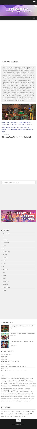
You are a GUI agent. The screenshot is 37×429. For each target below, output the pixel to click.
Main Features (28, 386)
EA (24, 380)
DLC (22, 381)
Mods (3, 127)
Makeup (28, 125)
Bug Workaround (23, 378)
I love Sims (4, 356)
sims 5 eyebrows (11, 396)
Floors (4, 125)
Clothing (19, 122)
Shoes (4, 129)
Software (21, 129)
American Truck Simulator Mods (11, 411)
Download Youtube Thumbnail (15, 416)
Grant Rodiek (14, 383)
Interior (22, 125)
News (8, 127)
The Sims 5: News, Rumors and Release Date (22, 334)
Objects (13, 127)
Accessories (6, 122)
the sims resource (11, 401)
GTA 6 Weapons (28, 411)
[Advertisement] (18, 40)
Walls (4, 132)
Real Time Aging (11, 394)
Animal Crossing (15, 378)
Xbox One (29, 401)
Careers (13, 122)
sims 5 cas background (25, 394)
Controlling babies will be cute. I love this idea (13, 371)
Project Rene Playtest (21, 391)
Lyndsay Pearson (18, 386)
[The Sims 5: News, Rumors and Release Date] (5, 336)
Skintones (14, 129)
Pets (18, 127)
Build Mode (30, 378)
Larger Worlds (8, 386)
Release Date (17, 394)
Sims (8, 129)
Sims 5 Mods (16, 424)
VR (26, 401)
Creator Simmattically (15, 381)
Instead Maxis (29, 383)
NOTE (11, 388)
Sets (29, 127)
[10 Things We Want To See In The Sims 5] (19, 112)
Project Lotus (27, 388)
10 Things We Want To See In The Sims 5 (16, 137)
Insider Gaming (22, 383)
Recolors (23, 127)
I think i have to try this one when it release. (13, 366)
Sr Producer (27, 398)
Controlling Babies (5, 381)
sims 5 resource (7, 398)
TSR (16, 401)
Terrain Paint (29, 129)
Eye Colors (26, 122)
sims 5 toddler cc (20, 398)
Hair (8, 125)
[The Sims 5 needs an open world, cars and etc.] (5, 344)
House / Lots (15, 125)
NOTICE (14, 388)
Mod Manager (7, 388)
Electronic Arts (5, 383)
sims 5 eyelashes (18, 396)
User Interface (21, 401)
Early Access (29, 381)
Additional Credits (6, 378)
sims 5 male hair (26, 396)
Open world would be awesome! (10, 361)
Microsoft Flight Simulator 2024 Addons (14, 414)
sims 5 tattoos (14, 398)
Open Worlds (19, 388)
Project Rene (8, 391)
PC (23, 388)
